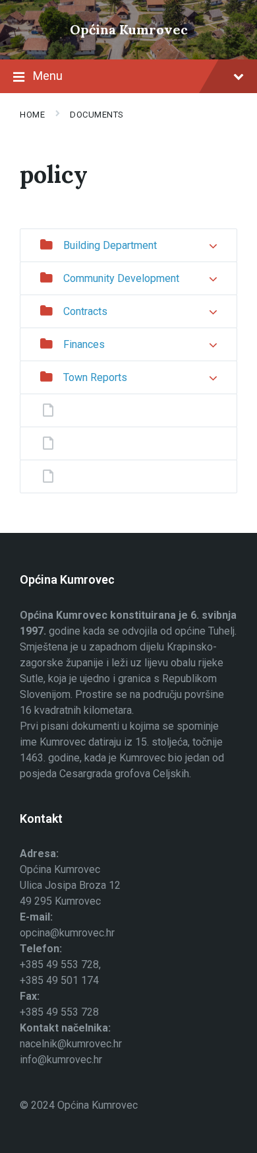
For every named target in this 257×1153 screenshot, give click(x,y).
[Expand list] (213, 246)
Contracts (85, 311)
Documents (97, 115)
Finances (84, 344)
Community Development (121, 278)
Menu (48, 76)
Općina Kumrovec (129, 29)
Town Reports (95, 377)
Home (32, 115)
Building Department (110, 245)
